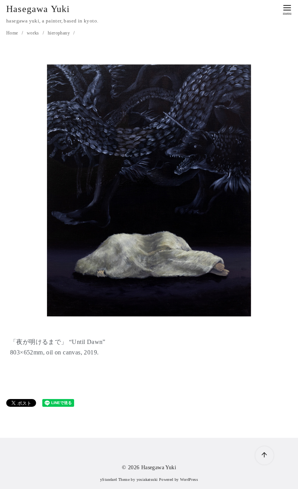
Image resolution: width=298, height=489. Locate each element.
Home (12, 33)
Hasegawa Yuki (38, 9)
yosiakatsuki (147, 479)
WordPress (189, 479)
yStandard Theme (115, 479)
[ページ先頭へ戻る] (264, 455)
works (33, 33)
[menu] (287, 9)
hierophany (59, 33)
